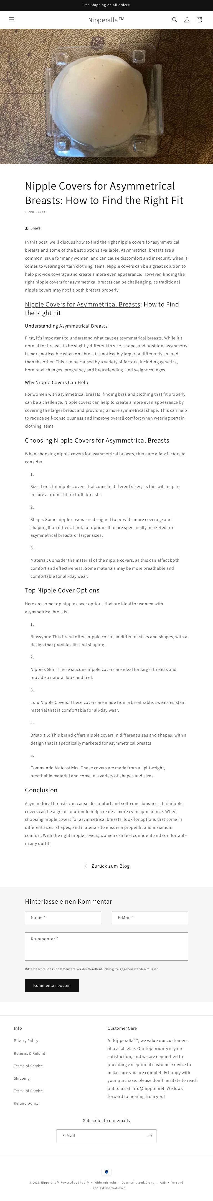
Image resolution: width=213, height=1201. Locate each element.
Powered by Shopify (74, 1182)
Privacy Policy (26, 1040)
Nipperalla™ (50, 1182)
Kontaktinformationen (109, 1188)
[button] (12, 20)
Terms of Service (28, 1065)
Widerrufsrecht (105, 1182)
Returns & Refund (29, 1053)
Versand (177, 1182)
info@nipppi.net (147, 1088)
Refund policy (26, 1103)
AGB (163, 1182)
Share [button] (36, 228)
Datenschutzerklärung (138, 1182)
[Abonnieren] (150, 1135)
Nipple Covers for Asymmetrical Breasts (82, 304)
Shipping (22, 1078)
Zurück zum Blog (111, 866)
